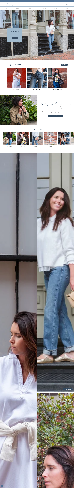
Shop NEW (14, 37)
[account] (62, 4)
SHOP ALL (64, 64)
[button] (60, 4)
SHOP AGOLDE (68, 389)
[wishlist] (65, 4)
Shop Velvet (55, 115)
